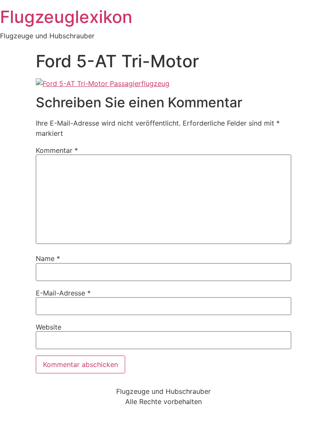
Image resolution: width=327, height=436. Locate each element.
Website (48, 327)
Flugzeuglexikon (66, 16)
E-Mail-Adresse (63, 293)
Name (48, 258)
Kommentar (57, 150)
